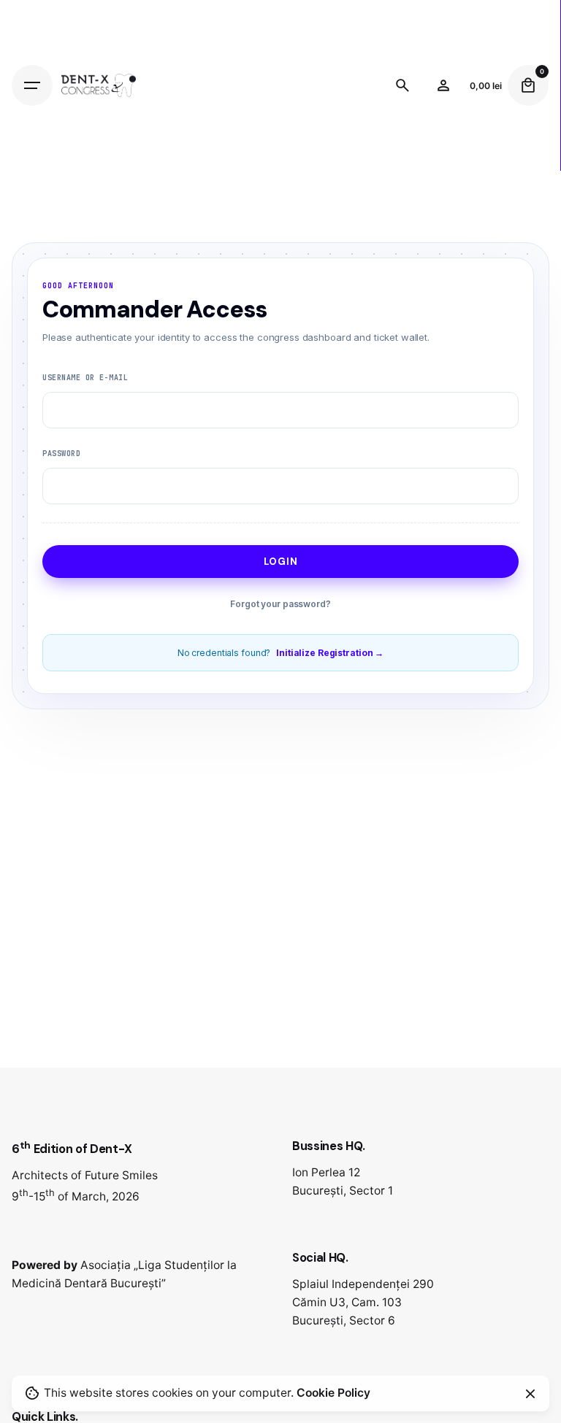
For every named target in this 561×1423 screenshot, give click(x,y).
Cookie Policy (333, 1393)
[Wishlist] (443, 85)
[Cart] (528, 85)
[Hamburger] (32, 85)
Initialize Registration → (329, 652)
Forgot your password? (280, 603)
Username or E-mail (85, 377)
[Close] (530, 1393)
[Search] (402, 85)
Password (61, 453)
